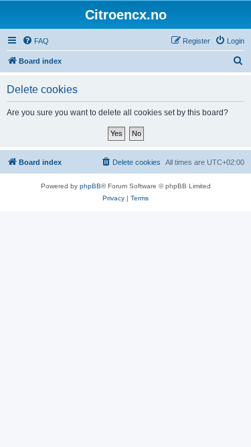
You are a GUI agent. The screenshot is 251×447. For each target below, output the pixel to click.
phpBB (90, 186)
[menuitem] (35, 41)
